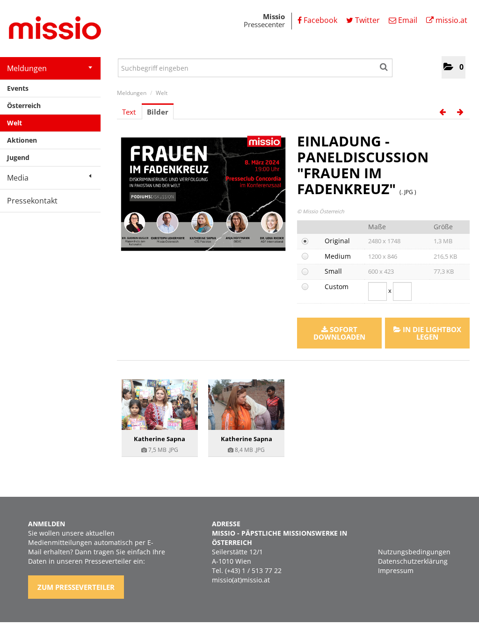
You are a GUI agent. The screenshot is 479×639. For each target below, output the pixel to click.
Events (18, 88)
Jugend (18, 157)
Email (406, 20)
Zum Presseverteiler (76, 587)
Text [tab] (129, 111)
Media (18, 178)
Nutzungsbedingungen (414, 551)
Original (337, 240)
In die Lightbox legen (431, 333)
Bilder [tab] (157, 111)
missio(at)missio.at (241, 579)
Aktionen (22, 140)
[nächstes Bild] (460, 111)
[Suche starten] (384, 65)
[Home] (51, 29)
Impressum (396, 570)
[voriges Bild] (442, 111)
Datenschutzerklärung (413, 561)
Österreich (24, 105)
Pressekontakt (32, 201)
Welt (14, 122)
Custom (336, 286)
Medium (338, 256)
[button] (453, 67)
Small (333, 271)
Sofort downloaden (339, 333)
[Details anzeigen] (160, 404)
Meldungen (27, 68)
